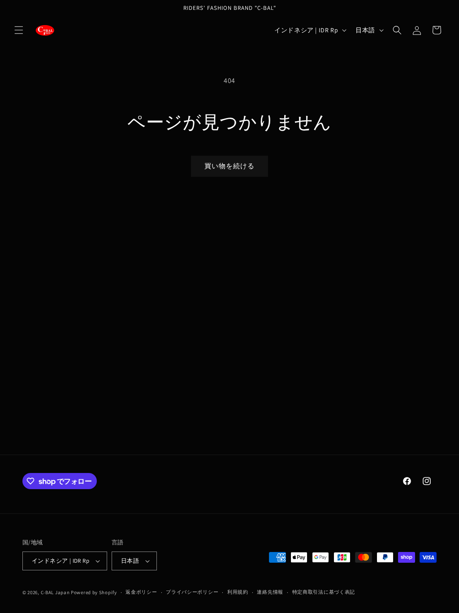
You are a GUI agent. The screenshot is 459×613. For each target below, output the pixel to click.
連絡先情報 (270, 592)
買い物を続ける (229, 166)
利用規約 (237, 592)
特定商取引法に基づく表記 (323, 592)
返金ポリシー (141, 592)
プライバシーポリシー (192, 592)
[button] (19, 30)
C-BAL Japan (55, 592)
